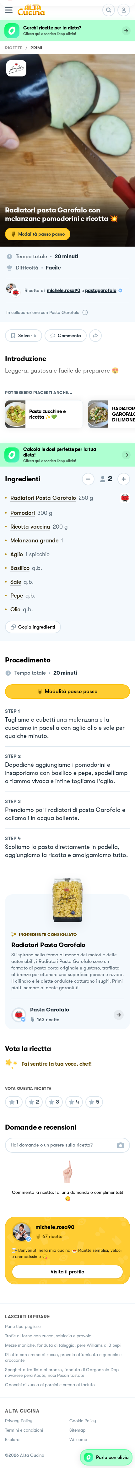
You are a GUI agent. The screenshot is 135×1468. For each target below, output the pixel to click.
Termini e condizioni (24, 1430)
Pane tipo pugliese (22, 1326)
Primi (36, 47)
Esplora (12, 1439)
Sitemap (77, 1430)
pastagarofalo (100, 290)
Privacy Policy (18, 1420)
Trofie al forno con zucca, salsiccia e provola (48, 1335)
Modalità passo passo (41, 234)
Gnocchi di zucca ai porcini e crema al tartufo (50, 1384)
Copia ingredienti (36, 627)
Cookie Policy (82, 1420)
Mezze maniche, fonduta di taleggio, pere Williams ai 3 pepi (63, 1345)
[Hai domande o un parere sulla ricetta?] (62, 1145)
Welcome (78, 1439)
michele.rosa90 (63, 290)
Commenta (69, 335)
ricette (13, 47)
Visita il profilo (67, 1272)
